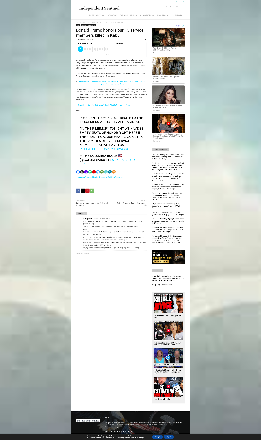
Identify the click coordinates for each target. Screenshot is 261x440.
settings (141, 438)
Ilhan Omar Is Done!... (162, 399)
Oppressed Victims (147, 15)
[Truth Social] (86, 172)
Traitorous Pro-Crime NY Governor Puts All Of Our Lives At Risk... (167, 344)
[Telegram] (98, 172)
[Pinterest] (176, 1)
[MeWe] (110, 172)
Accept (157, 437)
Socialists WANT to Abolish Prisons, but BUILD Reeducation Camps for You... (167, 372)
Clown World (112, 15)
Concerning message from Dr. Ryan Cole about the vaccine (92, 204)
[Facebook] (173, 1)
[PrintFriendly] (106, 172)
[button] (182, 7)
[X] (180, 1)
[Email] (102, 172)
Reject (169, 437)
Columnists (177, 15)
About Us (100, 15)
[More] (114, 172)
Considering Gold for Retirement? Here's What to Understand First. (104, 105)
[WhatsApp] (92, 191)
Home (91, 15)
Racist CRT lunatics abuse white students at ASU (132, 204)
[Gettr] (94, 172)
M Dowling (81, 39)
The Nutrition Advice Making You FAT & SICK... (168, 316)
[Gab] (90, 172)
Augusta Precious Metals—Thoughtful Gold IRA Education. (100, 177)
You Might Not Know (128, 15)
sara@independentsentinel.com (122, 431)
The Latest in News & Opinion (88, 25)
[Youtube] (183, 1)
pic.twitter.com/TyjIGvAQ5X (104, 149)
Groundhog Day (163, 15)
